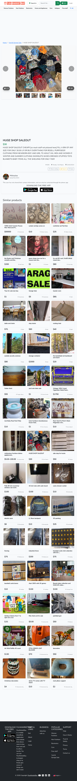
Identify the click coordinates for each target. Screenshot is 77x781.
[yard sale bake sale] (38, 376)
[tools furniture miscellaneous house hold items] (38, 408)
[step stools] (38, 311)
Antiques (57, 8)
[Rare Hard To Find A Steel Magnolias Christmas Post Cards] (62, 408)
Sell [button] (65, 3)
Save (71, 169)
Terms (65, 749)
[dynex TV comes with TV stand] (38, 668)
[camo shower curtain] (62, 473)
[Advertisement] (38, 26)
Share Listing (54, 169)
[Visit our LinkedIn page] (49, 775)
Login (71, 3)
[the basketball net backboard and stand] (62, 343)
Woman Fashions (9, 8)
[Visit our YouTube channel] (39, 775)
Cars (51, 8)
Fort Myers (61, 165)
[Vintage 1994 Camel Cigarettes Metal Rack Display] (62, 376)
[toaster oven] (62, 278)
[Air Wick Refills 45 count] (14, 636)
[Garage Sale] (38, 278)
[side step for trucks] (62, 441)
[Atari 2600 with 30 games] (38, 571)
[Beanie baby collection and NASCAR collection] (62, 571)
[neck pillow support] (62, 668)
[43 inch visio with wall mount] (38, 473)
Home (5, 43)
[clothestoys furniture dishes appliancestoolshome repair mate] (14, 441)
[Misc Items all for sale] (38, 603)
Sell (29, 733)
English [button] (57, 775)
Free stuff (65, 8)
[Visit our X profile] (43, 775)
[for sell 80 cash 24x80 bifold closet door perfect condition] (62, 246)
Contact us (66, 753)
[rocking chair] (62, 311)
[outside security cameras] (14, 343)
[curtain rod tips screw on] (38, 213)
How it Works (67, 735)
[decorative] (62, 636)
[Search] (57, 3)
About (30, 737)
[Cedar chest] (14, 376)
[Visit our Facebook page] (46, 775)
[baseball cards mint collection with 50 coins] (62, 538)
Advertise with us (43, 732)
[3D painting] (62, 506)
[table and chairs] (14, 311)
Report (64, 169)
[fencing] (14, 538)
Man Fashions (20, 8)
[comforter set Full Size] (62, 213)
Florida (55, 165)
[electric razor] (14, 506)
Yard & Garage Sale (15, 43)
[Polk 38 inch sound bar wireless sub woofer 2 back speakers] (14, 473)
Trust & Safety (65, 740)
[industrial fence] (38, 538)
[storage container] (38, 343)
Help (64, 731)
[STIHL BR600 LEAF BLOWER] (38, 636)
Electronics (29, 8)
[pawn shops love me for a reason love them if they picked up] (38, 246)
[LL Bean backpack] (38, 506)
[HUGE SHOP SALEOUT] (38, 441)
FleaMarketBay (32, 775)
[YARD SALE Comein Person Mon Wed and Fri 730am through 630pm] (14, 213)
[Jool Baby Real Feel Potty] (14, 408)
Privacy (65, 745)
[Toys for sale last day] (14, 278)
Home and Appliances (41, 8)
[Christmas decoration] (14, 668)
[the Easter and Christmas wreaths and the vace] (14, 246)
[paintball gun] (62, 603)
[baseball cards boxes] (14, 571)
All (72, 8)
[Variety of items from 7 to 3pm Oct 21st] (14, 603)
